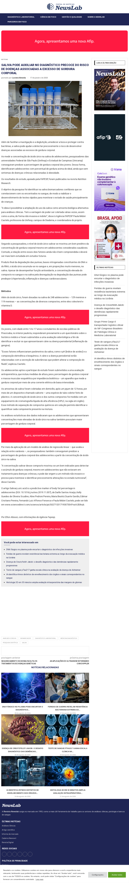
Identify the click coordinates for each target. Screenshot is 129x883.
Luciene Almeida (19, 78)
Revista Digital (7, 842)
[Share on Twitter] (47, 651)
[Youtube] (11, 6)
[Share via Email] (67, 651)
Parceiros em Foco (17, 22)
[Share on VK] (59, 651)
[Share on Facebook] (42, 651)
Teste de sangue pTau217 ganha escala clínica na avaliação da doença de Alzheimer (43, 570)
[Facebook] (5, 6)
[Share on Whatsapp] (63, 651)
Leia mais (39, 879)
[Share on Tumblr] (55, 651)
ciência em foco (48, 17)
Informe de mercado (10, 834)
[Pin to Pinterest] (51, 651)
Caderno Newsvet (9, 838)
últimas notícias (11, 822)
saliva (24, 642)
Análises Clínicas (8, 826)
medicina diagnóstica (68, 638)
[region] (64, 874)
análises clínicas (9, 638)
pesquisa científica (10, 642)
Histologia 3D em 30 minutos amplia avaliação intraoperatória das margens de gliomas (44, 582)
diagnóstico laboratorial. (45, 638)
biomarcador (25, 638)
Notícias (4, 59)
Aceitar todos (117, 875)
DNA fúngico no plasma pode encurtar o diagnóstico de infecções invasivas (39, 549)
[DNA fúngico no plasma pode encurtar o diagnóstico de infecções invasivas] (22, 688)
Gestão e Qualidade (72, 17)
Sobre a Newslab (96, 17)
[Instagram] (8, 6)
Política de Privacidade (15, 861)
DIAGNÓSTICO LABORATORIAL (21, 17)
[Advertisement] (45, 614)
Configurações (97, 875)
